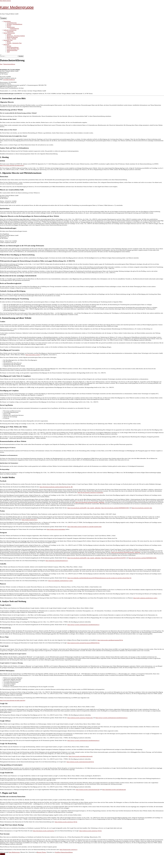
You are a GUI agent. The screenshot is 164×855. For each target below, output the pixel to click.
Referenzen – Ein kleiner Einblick (16, 35)
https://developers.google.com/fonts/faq (43, 830)
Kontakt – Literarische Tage (14, 43)
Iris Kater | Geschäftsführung (14, 24)
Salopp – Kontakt (11, 38)
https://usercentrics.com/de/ (32, 354)
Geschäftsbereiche (12, 22)
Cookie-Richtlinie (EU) (13, 49)
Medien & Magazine (12, 37)
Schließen (3, 18)
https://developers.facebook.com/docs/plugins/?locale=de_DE (56, 487)
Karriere (9, 25)
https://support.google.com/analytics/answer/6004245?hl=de (83, 643)
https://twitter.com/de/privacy (29, 519)
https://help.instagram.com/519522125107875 (113, 558)
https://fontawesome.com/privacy (68, 849)
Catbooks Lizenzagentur (9, 30)
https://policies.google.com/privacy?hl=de (66, 822)
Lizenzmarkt (10, 31)
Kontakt (9, 46)
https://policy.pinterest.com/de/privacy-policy (145, 598)
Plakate (9, 41)
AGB (8, 51)
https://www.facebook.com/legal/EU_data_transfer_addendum (84, 508)
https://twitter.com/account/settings (56, 529)
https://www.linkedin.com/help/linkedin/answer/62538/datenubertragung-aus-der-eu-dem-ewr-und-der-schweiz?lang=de (99, 578)
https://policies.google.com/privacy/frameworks (80, 717)
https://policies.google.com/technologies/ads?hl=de (80, 761)
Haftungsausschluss (12, 50)
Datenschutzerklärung (13, 47)
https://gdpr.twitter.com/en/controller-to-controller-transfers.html (84, 526)
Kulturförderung (14, 28)
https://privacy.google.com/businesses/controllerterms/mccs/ (83, 624)
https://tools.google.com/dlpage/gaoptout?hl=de (110, 640)
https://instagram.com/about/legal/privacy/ (57, 560)
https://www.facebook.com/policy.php (142, 508)
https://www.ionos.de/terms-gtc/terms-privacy (12, 165)
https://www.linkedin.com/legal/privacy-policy (60, 580)
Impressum (6, 44)
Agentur (9, 34)
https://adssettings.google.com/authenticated (114, 789)
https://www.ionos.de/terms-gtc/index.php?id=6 (12, 700)
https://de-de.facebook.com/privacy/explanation (90, 492)
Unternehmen (7, 21)
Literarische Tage (8, 40)
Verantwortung (11, 27)
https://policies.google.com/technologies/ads (88, 789)
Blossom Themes (41, 852)
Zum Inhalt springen (5, 0)
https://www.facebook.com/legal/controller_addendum (89, 502)
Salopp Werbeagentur (9, 33)
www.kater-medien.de (9, 79)
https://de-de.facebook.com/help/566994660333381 (115, 508)
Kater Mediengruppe (17, 7)
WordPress (58, 852)
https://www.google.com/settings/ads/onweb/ (81, 756)
